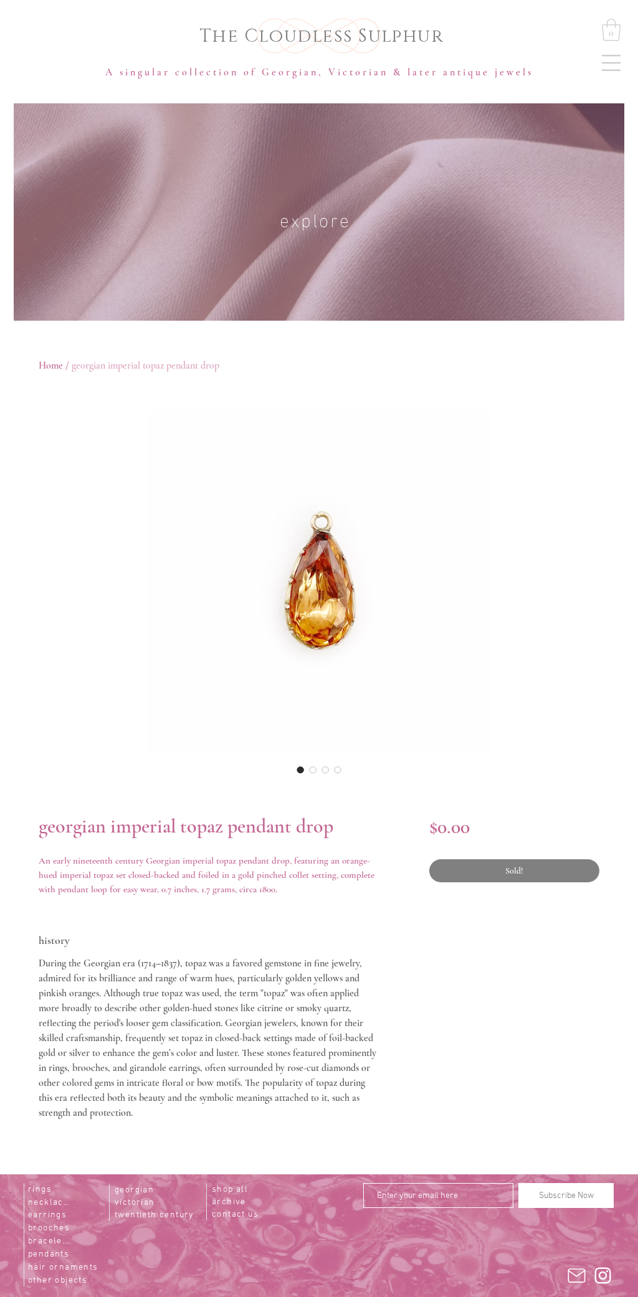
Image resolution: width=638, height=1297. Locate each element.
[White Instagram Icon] (603, 1275)
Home (51, 365)
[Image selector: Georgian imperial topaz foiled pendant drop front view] (300, 769)
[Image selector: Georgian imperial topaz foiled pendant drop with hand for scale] (337, 769)
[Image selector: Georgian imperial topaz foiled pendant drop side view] (325, 769)
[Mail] (577, 1275)
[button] (611, 63)
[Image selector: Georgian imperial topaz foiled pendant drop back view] (313, 769)
